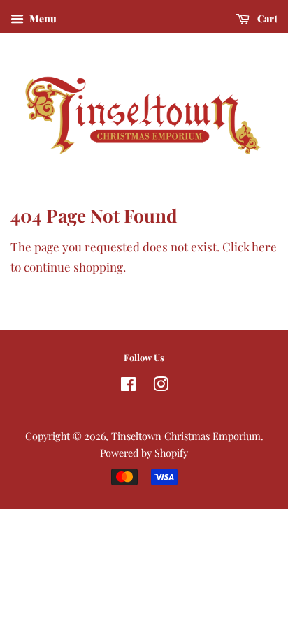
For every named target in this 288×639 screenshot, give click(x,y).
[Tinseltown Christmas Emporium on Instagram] (160, 386)
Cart (266, 18)
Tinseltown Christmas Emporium (186, 436)
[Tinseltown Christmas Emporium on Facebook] (128, 386)
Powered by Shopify (144, 453)
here (264, 246)
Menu (42, 18)
